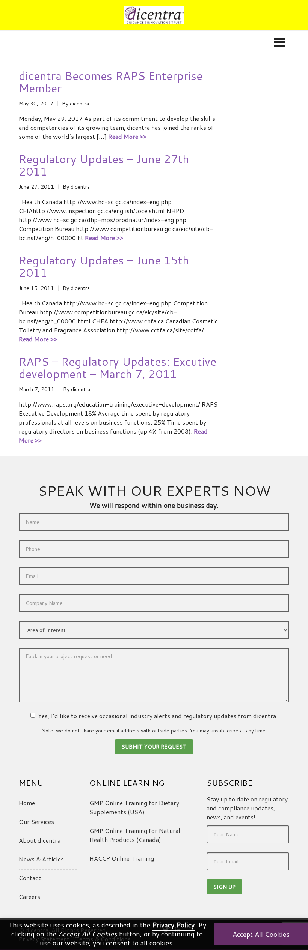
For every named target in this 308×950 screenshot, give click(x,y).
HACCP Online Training (121, 858)
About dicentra (39, 840)
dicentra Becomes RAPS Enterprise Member (110, 81)
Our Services (36, 821)
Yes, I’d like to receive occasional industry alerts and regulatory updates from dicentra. (158, 715)
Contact (30, 877)
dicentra (79, 103)
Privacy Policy (173, 925)
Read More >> (127, 136)
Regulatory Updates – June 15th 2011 (104, 266)
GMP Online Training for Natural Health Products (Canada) (134, 835)
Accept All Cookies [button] (261, 934)
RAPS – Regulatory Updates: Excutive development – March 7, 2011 (117, 367)
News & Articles (41, 859)
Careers (29, 896)
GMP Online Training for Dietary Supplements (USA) (134, 807)
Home (27, 802)
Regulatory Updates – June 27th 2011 (104, 165)
